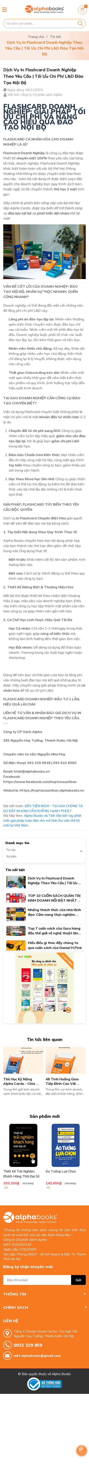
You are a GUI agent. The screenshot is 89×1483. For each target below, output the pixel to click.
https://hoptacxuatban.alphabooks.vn (52, 790)
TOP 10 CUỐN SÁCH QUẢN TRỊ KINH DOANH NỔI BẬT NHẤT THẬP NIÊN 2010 (54, 900)
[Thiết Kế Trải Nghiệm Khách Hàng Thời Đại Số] (23, 1145)
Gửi (78, 1280)
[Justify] (80, 23)
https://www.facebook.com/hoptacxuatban (40, 782)
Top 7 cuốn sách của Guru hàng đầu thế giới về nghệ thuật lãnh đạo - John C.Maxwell (54, 933)
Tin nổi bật (15, 870)
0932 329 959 (28, 1345)
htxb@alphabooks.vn (32, 771)
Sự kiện (11, 856)
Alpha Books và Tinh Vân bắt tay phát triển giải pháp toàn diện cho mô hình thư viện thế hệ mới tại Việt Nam (42, 820)
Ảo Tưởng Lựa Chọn (61, 1171)
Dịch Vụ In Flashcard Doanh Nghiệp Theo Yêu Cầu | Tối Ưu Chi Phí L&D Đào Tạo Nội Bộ (53, 883)
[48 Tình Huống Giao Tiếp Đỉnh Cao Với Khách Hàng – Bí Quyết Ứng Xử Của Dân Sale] (66, 1060)
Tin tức (11, 850)
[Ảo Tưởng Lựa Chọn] (66, 1145)
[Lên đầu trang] (81, 1462)
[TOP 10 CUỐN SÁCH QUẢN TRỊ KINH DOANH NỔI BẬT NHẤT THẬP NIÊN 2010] (16, 898)
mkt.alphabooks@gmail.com (37, 1356)
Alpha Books (61, 1374)
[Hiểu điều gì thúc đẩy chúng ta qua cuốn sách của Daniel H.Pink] (16, 945)
